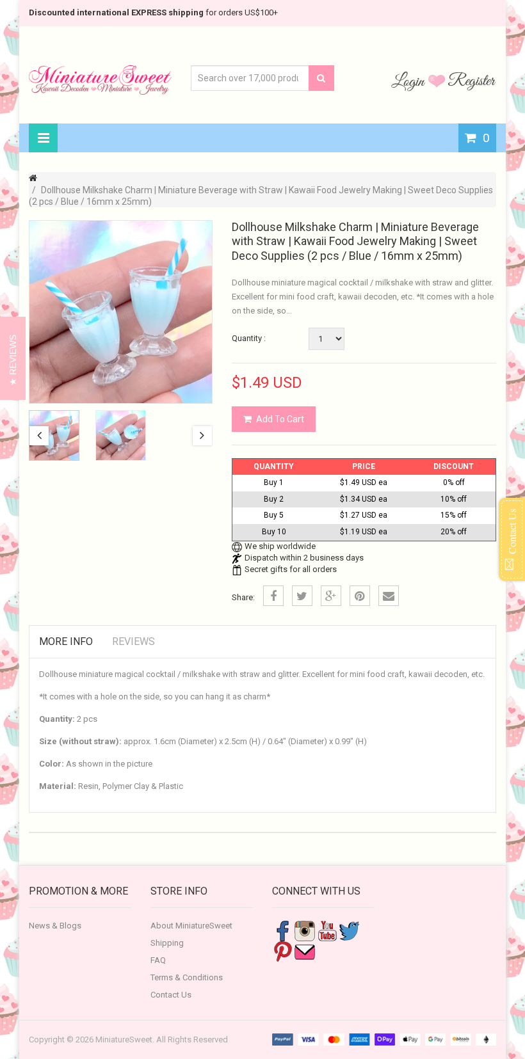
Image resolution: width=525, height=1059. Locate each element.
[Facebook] (273, 595)
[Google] (331, 595)
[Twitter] (302, 595)
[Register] (472, 80)
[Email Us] (305, 951)
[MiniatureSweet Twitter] (349, 931)
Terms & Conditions (186, 977)
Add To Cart (280, 419)
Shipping (167, 943)
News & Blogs (55, 925)
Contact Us (170, 994)
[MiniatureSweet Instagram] (305, 931)
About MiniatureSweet (191, 925)
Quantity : (249, 338)
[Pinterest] (360, 595)
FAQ (158, 960)
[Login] (409, 80)
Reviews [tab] (133, 641)
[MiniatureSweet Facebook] (282, 931)
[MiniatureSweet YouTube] (327, 931)
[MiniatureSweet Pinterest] (282, 951)
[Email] (388, 595)
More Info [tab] (66, 641)
